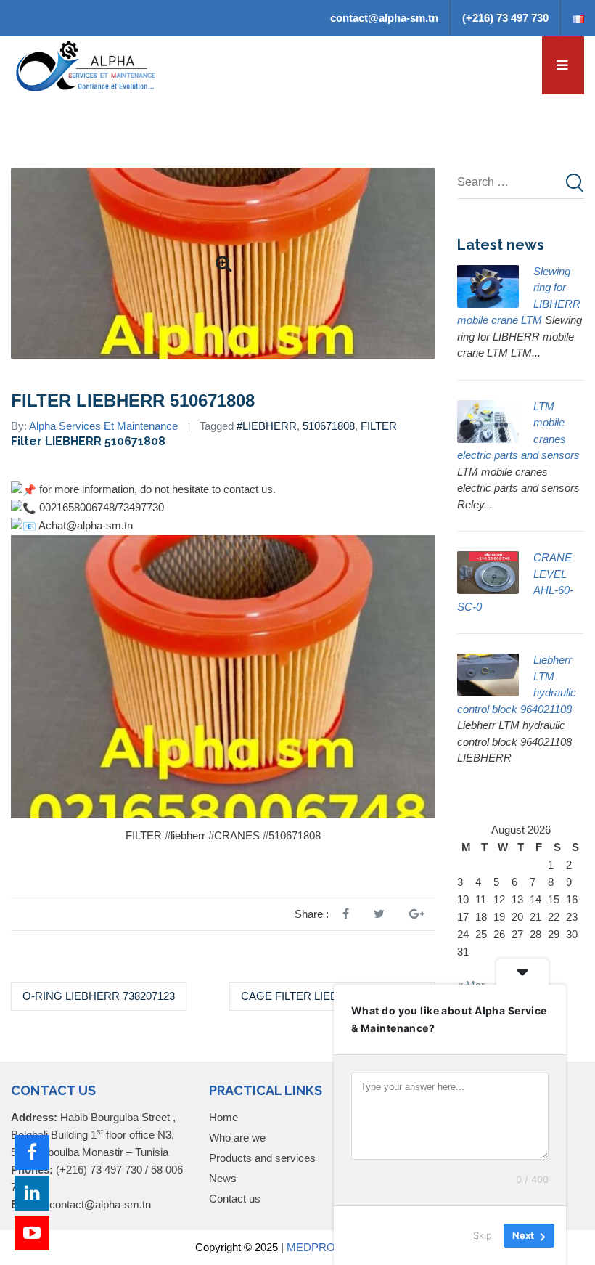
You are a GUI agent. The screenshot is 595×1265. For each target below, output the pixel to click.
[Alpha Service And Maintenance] (87, 65)
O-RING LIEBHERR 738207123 (98, 996)
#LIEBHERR (267, 426)
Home (223, 1117)
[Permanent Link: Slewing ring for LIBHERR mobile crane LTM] (488, 284)
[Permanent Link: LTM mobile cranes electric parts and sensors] (488, 419)
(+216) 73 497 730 (505, 18)
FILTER (379, 426)
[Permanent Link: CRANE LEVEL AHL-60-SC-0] (488, 571)
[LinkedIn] (32, 1193)
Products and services (262, 1158)
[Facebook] (32, 1152)
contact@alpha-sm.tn (384, 18)
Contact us (234, 1198)
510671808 (329, 426)
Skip (482, 1235)
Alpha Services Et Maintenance (103, 426)
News (223, 1178)
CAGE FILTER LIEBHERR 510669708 (332, 996)
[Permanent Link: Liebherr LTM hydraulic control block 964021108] (488, 673)
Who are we (237, 1137)
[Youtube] (32, 1233)
